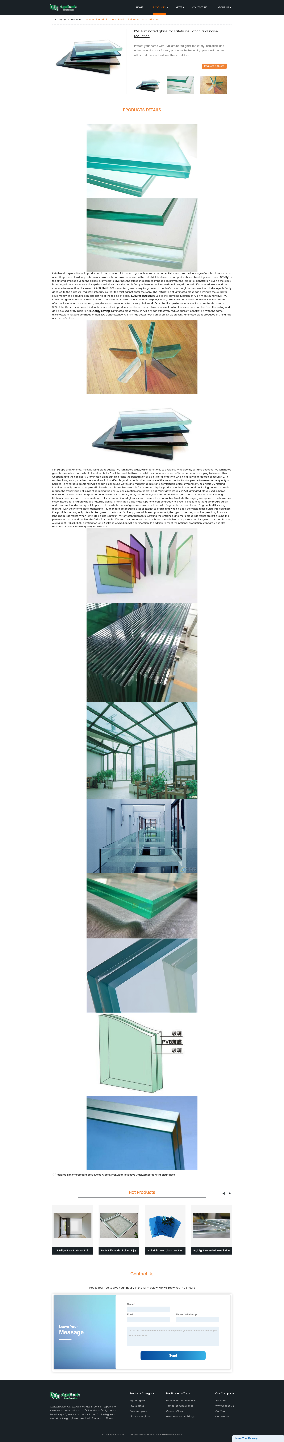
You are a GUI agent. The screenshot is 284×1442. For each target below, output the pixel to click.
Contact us (199, 7)
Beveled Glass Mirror (104, 1175)
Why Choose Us (224, 1406)
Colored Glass (174, 1411)
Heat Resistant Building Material (180, 1416)
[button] (223, 1193)
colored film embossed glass (74, 1175)
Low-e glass (137, 1406)
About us (223, 7)
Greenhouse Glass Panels (181, 1400)
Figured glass (137, 1400)
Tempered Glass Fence (179, 1406)
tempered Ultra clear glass (159, 1175)
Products (159, 7)
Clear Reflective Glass (129, 1175)
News (179, 7)
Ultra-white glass (140, 1416)
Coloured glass (138, 1411)
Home (139, 7)
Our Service (222, 1416)
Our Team (221, 1411)
